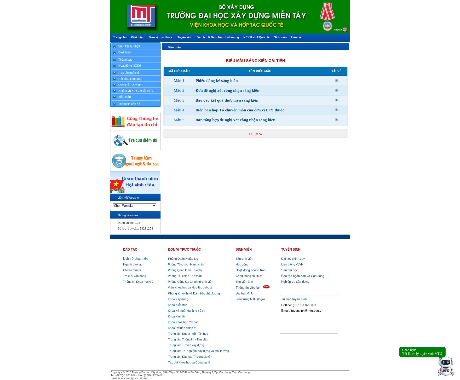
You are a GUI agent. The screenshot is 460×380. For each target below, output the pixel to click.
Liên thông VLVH (292, 264)
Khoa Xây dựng (177, 299)
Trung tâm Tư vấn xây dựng (186, 345)
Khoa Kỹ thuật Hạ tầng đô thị (186, 310)
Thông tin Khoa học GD (138, 281)
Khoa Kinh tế (176, 316)
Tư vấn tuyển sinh (294, 299)
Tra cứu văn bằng (134, 276)
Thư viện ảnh (244, 281)
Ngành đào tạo (133, 264)
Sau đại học (289, 270)
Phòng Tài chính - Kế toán (184, 276)
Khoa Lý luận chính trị (181, 328)
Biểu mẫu (174, 47)
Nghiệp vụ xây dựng (295, 281)
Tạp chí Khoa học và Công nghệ (189, 362)
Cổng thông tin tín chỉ (249, 276)
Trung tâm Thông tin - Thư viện (188, 339)
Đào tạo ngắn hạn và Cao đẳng (302, 276)
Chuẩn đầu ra (132, 270)
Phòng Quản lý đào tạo (183, 258)
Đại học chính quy (293, 258)
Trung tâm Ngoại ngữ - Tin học (188, 333)
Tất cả (258, 134)
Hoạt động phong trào (250, 270)
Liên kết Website (128, 197)
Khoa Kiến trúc (177, 305)
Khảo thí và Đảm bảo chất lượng (194, 293)
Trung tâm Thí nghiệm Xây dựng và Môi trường (198, 351)
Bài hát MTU (244, 293)
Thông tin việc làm (248, 287)
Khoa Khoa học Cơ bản (183, 322)
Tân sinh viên (244, 258)
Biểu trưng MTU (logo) (250, 299)
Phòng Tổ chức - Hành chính (186, 264)
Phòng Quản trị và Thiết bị (184, 270)
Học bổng (242, 264)
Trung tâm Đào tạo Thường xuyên (190, 356)
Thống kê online (127, 215)
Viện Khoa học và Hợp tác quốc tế (189, 287)
